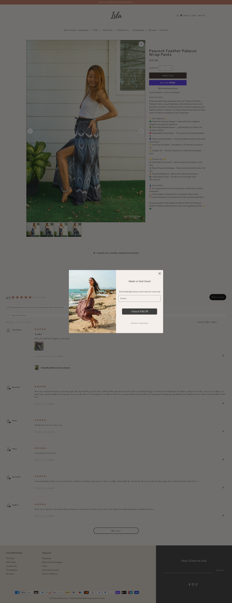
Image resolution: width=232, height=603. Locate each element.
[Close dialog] (160, 273)
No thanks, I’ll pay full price (139, 323)
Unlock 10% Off (139, 311)
